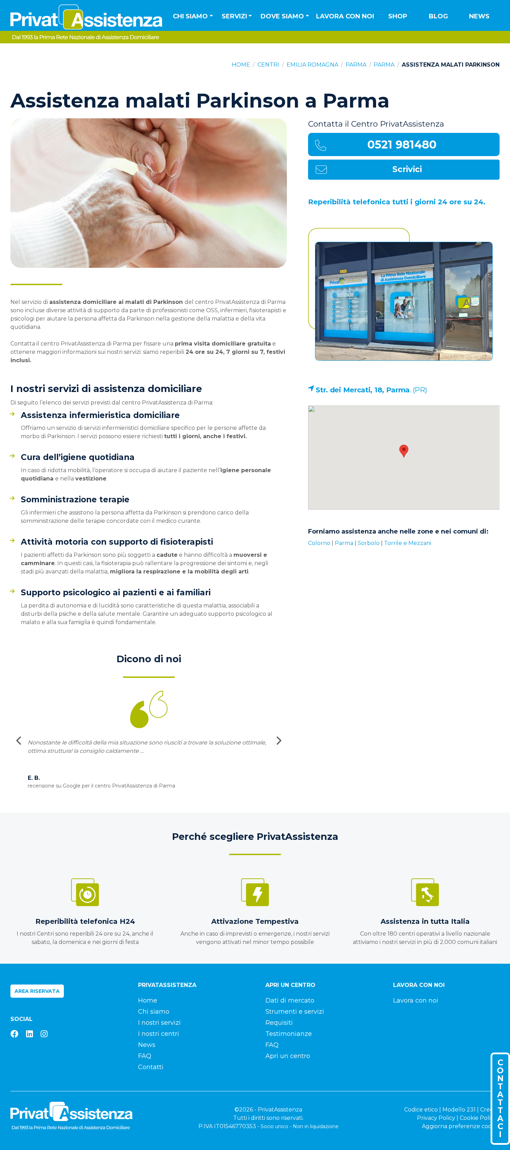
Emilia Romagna (312, 64)
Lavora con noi (345, 16)
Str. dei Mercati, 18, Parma (363, 390)
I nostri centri (158, 1034)
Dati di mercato (289, 1000)
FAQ (144, 1056)
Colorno (319, 543)
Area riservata (37, 991)
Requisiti (279, 1023)
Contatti (150, 1067)
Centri (268, 64)
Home (241, 64)
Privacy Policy (436, 1118)
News (479, 16)
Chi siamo (153, 1011)
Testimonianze (288, 1034)
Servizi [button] (234, 16)
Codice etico (421, 1109)
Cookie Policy (478, 1118)
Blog (438, 16)
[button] (403, 451)
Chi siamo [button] (190, 16)
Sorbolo (369, 543)
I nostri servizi (159, 1023)
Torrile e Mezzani (407, 543)
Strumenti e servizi (294, 1011)
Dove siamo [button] (282, 16)
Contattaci (500, 1098)
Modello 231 (459, 1109)
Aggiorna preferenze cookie (461, 1126)
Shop (397, 16)
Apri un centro (287, 1056)
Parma (356, 64)
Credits (490, 1109)
